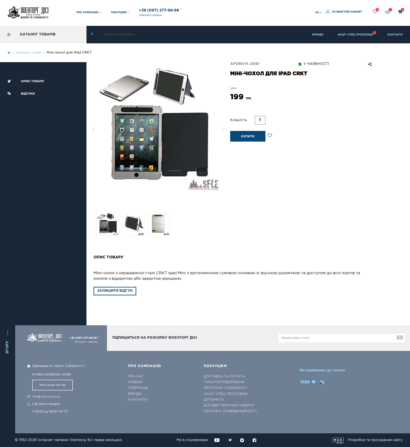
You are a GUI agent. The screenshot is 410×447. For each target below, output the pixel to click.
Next (223, 129)
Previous (93, 129)
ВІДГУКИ (28, 93)
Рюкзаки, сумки (28, 53)
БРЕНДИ (317, 35)
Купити (247, 136)
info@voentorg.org (46, 396)
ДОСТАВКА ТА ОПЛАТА (224, 376)
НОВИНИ (135, 382)
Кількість (238, 120)
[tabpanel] (158, 129)
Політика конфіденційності (230, 411)
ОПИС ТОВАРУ (32, 81)
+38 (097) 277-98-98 (159, 10)
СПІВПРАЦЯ (138, 388)
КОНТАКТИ (395, 35)
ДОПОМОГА (214, 400)
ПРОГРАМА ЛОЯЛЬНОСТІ (225, 388)
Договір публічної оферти (229, 405)
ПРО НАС (136, 376)
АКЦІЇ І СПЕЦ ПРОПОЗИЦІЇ (355, 35)
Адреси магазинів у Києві (51, 373)
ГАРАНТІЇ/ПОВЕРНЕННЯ (224, 382)
